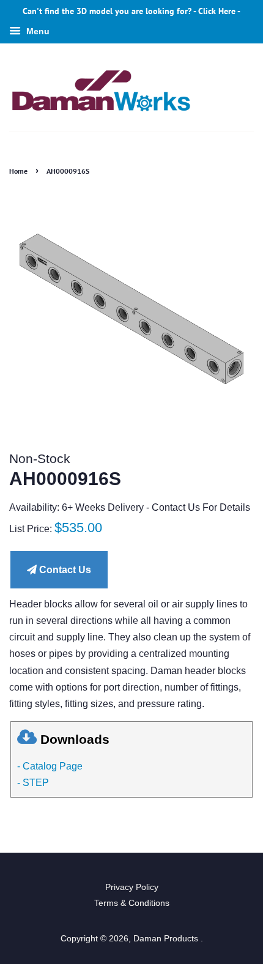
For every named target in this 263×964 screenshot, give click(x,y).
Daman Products (167, 938)
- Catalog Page (50, 766)
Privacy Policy (131, 887)
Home (18, 171)
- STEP (33, 782)
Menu (37, 31)
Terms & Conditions (131, 903)
